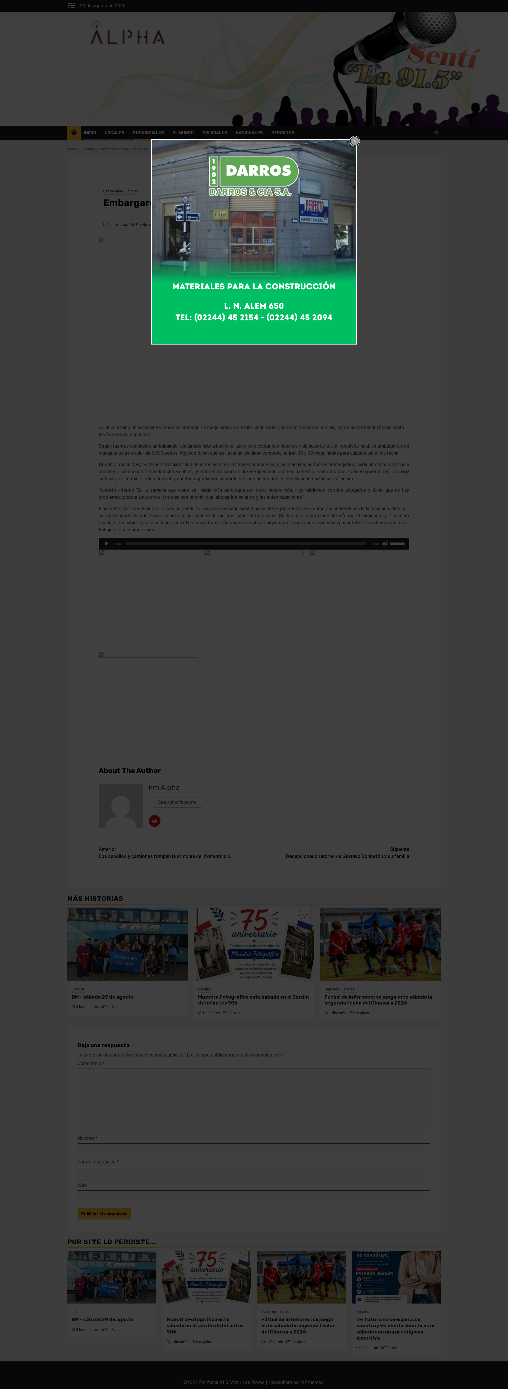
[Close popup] (354, 141)
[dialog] (254, 242)
